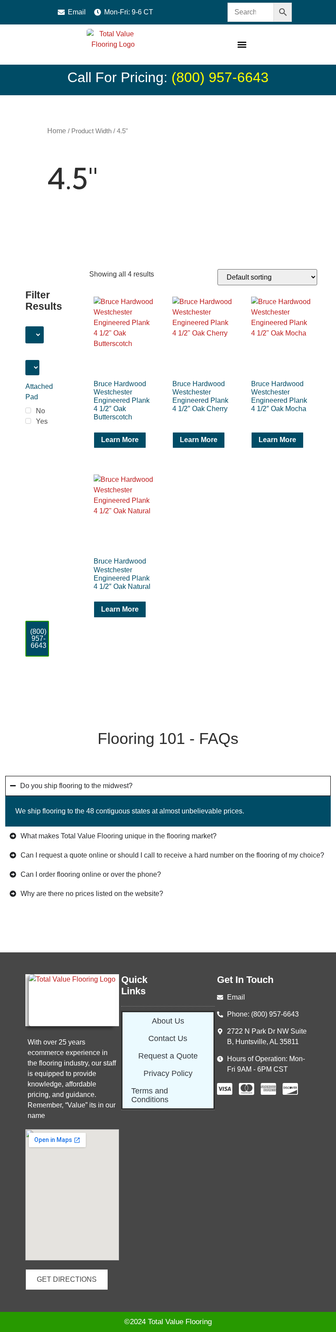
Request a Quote (168, 1056)
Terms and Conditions (149, 1095)
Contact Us (167, 1038)
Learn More (120, 439)
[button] (242, 45)
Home (56, 131)
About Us (168, 1021)
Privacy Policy (168, 1073)
